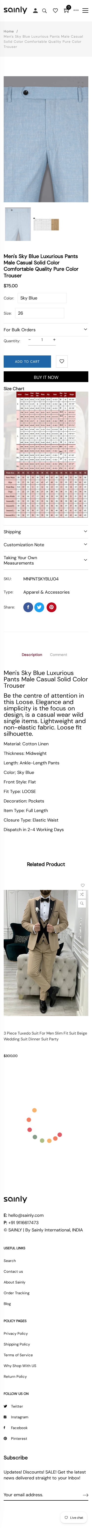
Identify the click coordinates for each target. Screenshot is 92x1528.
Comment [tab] (58, 654)
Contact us (13, 1271)
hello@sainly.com (26, 1215)
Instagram (19, 1417)
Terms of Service (18, 1355)
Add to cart (27, 361)
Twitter (17, 1406)
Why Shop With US (20, 1365)
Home (9, 31)
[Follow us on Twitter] (39, 607)
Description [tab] (32, 654)
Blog (7, 1303)
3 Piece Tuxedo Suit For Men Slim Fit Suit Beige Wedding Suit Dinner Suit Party (45, 1036)
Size (7, 313)
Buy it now (46, 377)
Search (10, 1260)
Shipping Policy (17, 1344)
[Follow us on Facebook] (28, 607)
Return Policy (15, 1376)
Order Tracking (16, 1293)
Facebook (19, 1427)
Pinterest (19, 1438)
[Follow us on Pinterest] (51, 607)
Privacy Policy (16, 1333)
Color (8, 298)
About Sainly (14, 1282)
